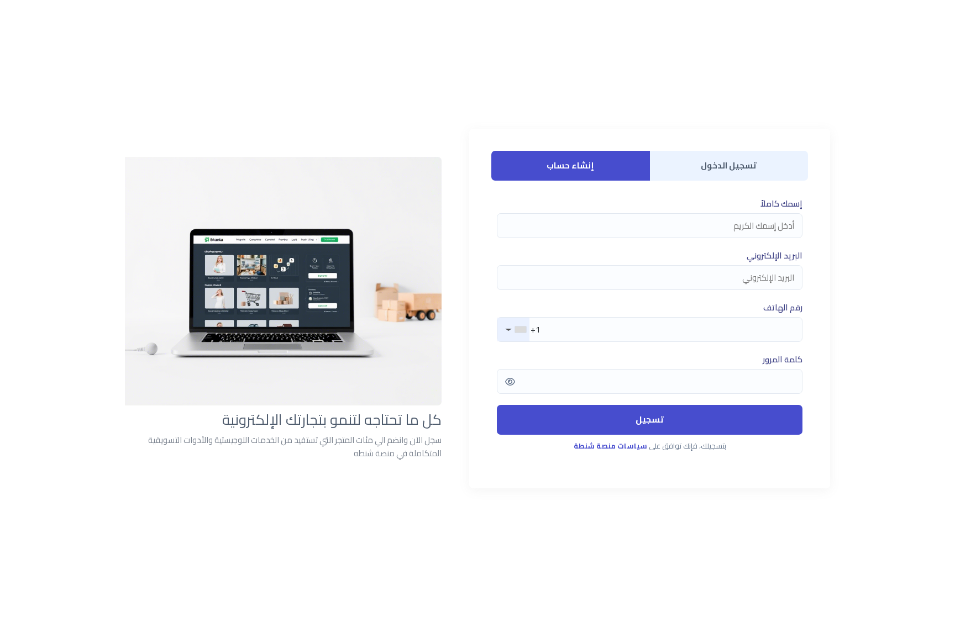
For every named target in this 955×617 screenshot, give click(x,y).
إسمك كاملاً (781, 203)
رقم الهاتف (782, 307)
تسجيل (650, 419)
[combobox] (513, 329)
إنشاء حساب (570, 165)
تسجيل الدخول (729, 165)
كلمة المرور (782, 359)
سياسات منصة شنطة (610, 445)
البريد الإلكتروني (774, 255)
